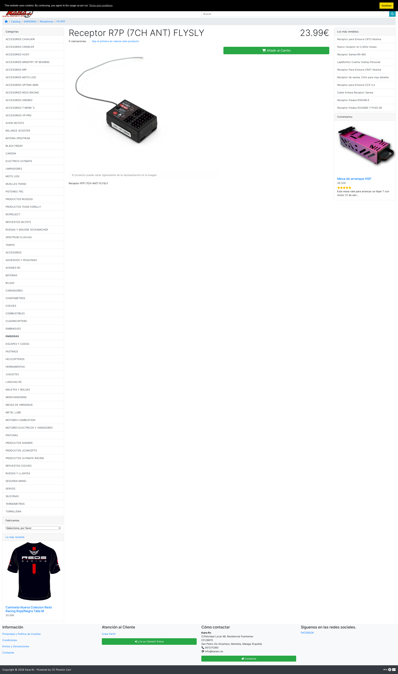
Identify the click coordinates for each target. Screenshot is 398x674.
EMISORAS (30, 21)
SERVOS (10, 488)
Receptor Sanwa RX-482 (351, 54)
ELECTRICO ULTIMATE (19, 161)
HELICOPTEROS (15, 359)
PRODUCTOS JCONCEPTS (21, 450)
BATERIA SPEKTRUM (18, 138)
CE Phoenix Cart (61, 669)
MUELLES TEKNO (16, 183)
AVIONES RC (13, 267)
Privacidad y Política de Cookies (21, 633)
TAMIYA (10, 244)
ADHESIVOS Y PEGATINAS (21, 260)
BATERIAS (11, 275)
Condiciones (9, 640)
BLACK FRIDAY (14, 145)
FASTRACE (12, 351)
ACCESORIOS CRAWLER (20, 46)
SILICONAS (12, 496)
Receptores (46, 21)
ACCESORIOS (13, 252)
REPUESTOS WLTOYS (18, 222)
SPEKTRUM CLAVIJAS (19, 237)
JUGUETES (12, 374)
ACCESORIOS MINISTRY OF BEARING (27, 62)
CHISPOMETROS (15, 298)
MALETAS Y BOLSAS (18, 389)
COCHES (11, 305)
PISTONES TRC (14, 191)
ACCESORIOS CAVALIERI (20, 39)
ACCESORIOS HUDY (17, 54)
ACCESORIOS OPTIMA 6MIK (22, 84)
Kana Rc (30, 669)
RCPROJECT (13, 214)
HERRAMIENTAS (15, 366)
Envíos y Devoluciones (15, 646)
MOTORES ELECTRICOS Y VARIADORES (29, 427)
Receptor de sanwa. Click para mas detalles (363, 77)
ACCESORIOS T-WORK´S (20, 107)
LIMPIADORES (14, 168)
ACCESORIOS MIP (16, 69)
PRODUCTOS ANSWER (19, 442)
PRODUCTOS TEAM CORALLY (23, 206)
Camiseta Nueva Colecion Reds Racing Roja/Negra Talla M (29, 609)
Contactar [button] (250, 658)
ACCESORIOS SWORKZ (19, 100)
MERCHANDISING (16, 397)
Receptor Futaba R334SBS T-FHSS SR (359, 107)
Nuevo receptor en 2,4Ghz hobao (357, 46)
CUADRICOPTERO (16, 321)
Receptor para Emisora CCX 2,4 (356, 84)
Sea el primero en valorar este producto (115, 41)
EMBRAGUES (13, 328)
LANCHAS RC (14, 381)
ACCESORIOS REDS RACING (22, 92)
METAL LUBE (13, 412)
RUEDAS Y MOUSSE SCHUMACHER (27, 229)
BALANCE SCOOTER (18, 130)
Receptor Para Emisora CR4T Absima (359, 69)
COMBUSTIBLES (15, 313)
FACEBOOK (307, 632)
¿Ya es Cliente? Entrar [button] (150, 641)
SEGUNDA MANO (16, 480)
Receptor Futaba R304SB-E (353, 100)
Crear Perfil (108, 633)
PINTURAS (12, 435)
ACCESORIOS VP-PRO (18, 115)
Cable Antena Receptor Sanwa (355, 92)
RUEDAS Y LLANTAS (18, 473)
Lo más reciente (15, 537)
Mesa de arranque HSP (354, 179)
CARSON (11, 153)
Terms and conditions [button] (101, 5)
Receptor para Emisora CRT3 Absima (359, 39)
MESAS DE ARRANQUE (19, 404)
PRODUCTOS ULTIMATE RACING (25, 458)
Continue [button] (386, 5)
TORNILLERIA (13, 511)
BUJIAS (10, 282)
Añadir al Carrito (278, 50)
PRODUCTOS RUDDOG (19, 199)
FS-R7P (61, 21)
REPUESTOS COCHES (19, 465)
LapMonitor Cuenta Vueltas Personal (358, 62)
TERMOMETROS (15, 503)
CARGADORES (14, 290)
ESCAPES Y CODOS (17, 343)
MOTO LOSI (12, 176)
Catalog (15, 21)
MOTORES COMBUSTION (20, 420)
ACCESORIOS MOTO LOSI (21, 77)
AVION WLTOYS (15, 123)
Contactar (8, 652)
